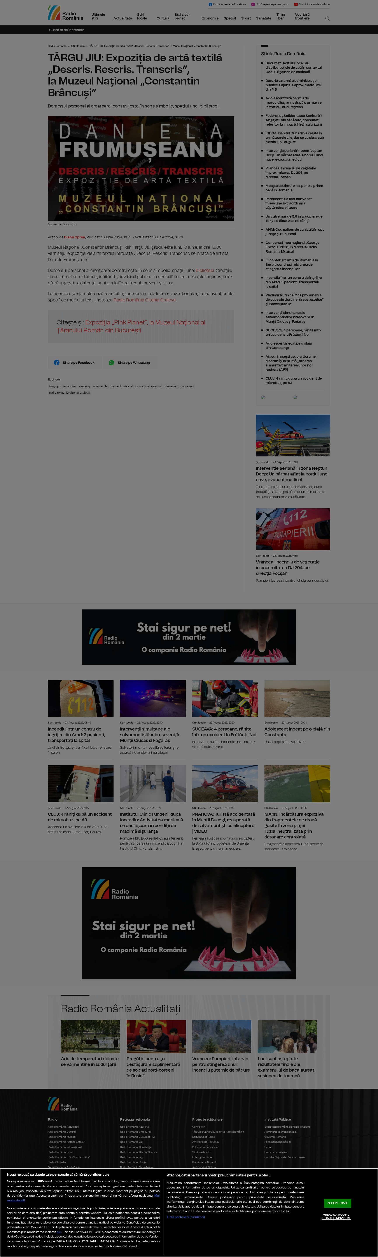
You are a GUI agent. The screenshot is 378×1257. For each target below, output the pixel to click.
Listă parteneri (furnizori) (186, 1217)
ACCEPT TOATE (337, 1203)
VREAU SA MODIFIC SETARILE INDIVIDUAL (336, 1216)
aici (59, 1232)
